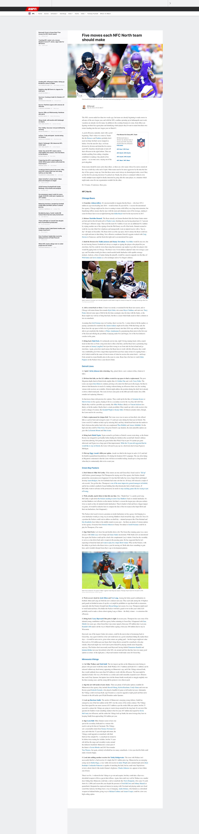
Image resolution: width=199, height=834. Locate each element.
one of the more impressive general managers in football (129, 483)
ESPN (32, 9)
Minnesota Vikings (90, 659)
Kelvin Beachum (123, 687)
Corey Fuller (137, 381)
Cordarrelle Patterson (95, 765)
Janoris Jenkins (111, 325)
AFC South (120, 156)
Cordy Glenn (134, 687)
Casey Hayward (97, 618)
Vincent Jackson (135, 404)
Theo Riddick (121, 425)
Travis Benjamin (129, 781)
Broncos (90, 138)
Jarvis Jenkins (97, 257)
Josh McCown (126, 783)
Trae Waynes (86, 750)
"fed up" (143, 472)
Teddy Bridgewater (117, 757)
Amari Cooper (128, 791)
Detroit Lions (88, 366)
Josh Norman (96, 323)
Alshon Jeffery (96, 203)
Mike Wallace (118, 404)
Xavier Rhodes (95, 747)
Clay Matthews (122, 498)
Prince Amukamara (112, 331)
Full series (120, 145)
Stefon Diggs (95, 763)
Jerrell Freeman (133, 524)
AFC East (119, 149)
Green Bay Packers (90, 468)
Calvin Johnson (94, 371)
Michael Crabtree (114, 791)
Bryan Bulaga (113, 606)
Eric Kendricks (87, 522)
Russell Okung (112, 687)
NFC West (127, 160)
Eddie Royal (118, 213)
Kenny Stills (119, 410)
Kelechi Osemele (97, 690)
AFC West (120, 160)
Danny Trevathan (119, 241)
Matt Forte (96, 341)
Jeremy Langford (97, 346)
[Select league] (33, 3)
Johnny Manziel (140, 783)
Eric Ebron (97, 384)
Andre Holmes (123, 789)
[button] (165, 9)
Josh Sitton (104, 598)
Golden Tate (121, 381)
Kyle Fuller (111, 310)
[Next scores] (170, 3)
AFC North (120, 153)
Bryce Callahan (129, 310)
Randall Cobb (86, 626)
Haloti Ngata (96, 435)
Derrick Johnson (107, 524)
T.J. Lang (114, 598)
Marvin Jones (86, 402)
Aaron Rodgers (92, 480)
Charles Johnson (123, 768)
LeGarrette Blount (94, 430)
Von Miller (129, 241)
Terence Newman (107, 729)
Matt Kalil (103, 664)
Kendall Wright (108, 410)
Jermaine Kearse (138, 399)
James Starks (114, 534)
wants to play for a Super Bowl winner (115, 542)
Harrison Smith (95, 700)
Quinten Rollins (87, 650)
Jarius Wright (123, 763)
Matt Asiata (107, 430)
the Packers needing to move (107, 498)
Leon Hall (90, 720)
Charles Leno (110, 221)
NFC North (127, 153)
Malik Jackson (104, 241)
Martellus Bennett (95, 218)
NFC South (127, 156)
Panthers (98, 138)
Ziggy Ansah (93, 453)
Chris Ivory (101, 428)
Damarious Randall (134, 647)
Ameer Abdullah (135, 425)
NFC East (126, 149)
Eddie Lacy (94, 534)
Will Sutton (85, 257)
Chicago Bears (88, 198)
